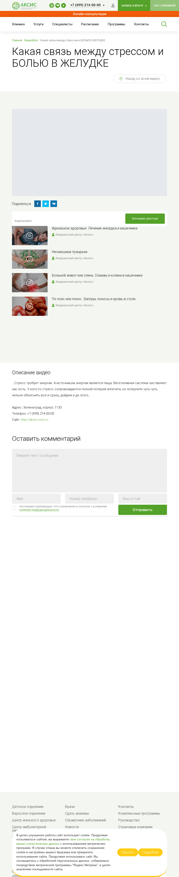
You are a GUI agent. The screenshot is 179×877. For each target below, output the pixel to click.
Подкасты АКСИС (51, 5)
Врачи (70, 807)
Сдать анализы (77, 813)
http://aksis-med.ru (34, 420)
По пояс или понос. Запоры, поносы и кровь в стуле (94, 299)
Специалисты (62, 24)
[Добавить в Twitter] (45, 203)
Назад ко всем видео (142, 79)
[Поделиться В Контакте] (53, 203)
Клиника (18, 24)
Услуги (38, 24)
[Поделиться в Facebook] (37, 203)
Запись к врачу (132, 5)
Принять (128, 852)
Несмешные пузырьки (69, 252)
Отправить (143, 510)
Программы (116, 24)
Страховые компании (135, 827)
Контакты (141, 24)
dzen (63, 5)
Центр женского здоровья (33, 820)
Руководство (129, 820)
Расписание (90, 24)
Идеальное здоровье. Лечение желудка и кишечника (94, 228)
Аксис (26, 6)
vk (57, 5)
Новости (72, 827)
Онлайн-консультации (89, 14)
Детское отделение (27, 807)
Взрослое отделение (28, 813)
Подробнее (150, 852)
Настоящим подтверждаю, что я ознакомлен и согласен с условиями (63, 508)
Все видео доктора (145, 218)
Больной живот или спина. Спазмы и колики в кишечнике (97, 275)
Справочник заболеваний (85, 820)
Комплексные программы (139, 813)
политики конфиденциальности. (39, 509)
